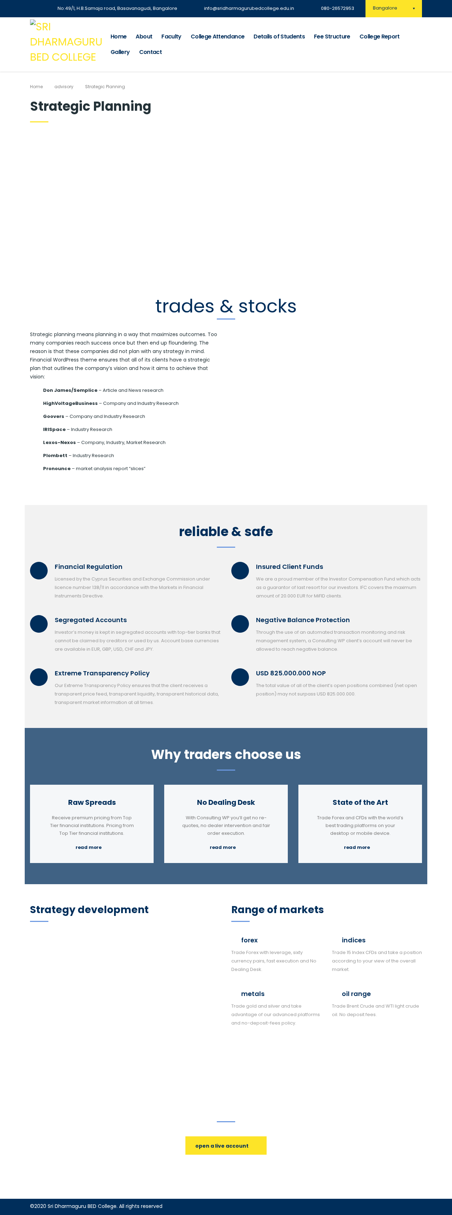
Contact (150, 52)
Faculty (171, 36)
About (144, 36)
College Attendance (217, 36)
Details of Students (279, 36)
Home (118, 36)
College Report (379, 36)
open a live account (222, 1145)
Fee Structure (332, 36)
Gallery (120, 52)
